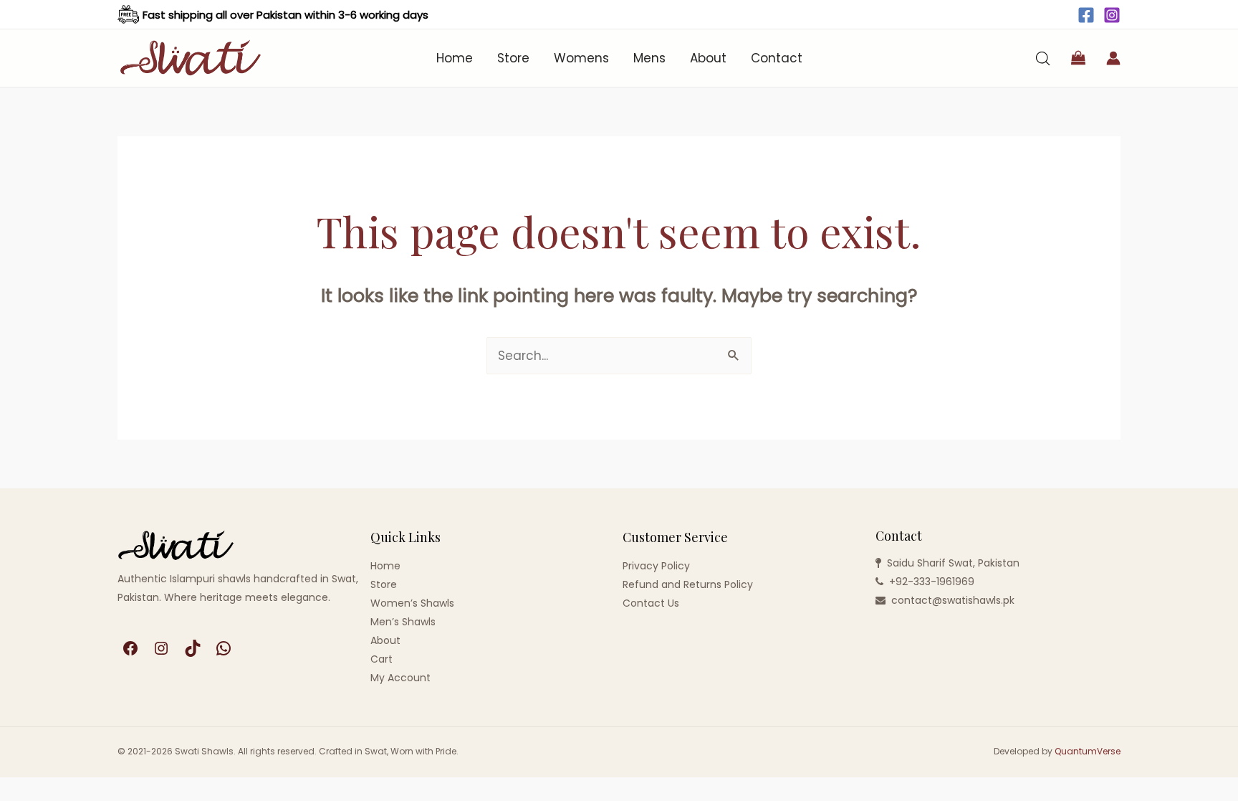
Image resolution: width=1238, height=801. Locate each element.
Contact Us (651, 603)
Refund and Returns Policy (688, 584)
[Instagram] (1112, 15)
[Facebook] (1086, 15)
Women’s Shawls (412, 603)
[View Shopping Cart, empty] (1078, 58)
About (708, 58)
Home (454, 58)
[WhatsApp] (223, 648)
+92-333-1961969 (931, 581)
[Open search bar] (1043, 58)
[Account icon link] (1113, 58)
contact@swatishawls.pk (952, 600)
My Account (400, 677)
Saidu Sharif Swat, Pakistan (953, 563)
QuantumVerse (1088, 751)
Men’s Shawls (403, 622)
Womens (581, 58)
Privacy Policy (656, 566)
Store (513, 58)
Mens (649, 58)
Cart (381, 659)
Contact (776, 58)
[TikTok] (193, 648)
